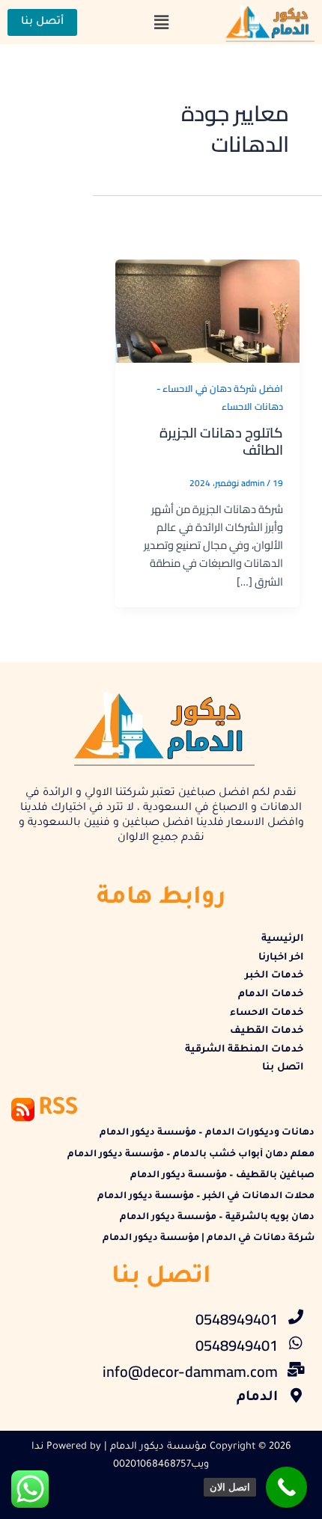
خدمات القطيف (266, 1031)
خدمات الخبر (274, 976)
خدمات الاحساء (266, 1013)
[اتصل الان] (286, 1487)
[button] (161, 22)
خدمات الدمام (270, 994)
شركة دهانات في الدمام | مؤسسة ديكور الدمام (209, 1238)
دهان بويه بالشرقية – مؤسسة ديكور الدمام (217, 1217)
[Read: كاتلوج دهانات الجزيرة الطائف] (207, 309)
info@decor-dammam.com (190, 1371)
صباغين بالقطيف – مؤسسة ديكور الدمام (222, 1175)
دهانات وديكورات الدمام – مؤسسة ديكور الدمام (207, 1133)
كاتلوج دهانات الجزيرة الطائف (221, 441)
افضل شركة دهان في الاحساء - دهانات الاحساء (220, 397)
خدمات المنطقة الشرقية (244, 1050)
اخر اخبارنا (280, 958)
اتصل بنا (282, 1068)
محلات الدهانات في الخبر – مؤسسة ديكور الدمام (206, 1196)
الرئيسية (282, 939)
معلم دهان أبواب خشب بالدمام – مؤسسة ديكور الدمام (191, 1155)
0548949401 (236, 1319)
